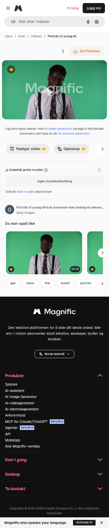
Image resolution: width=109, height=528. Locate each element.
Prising (73, 8)
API (8, 434)
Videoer (36, 36)
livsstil (65, 283)
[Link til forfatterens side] (9, 210)
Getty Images (25, 213)
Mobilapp (12, 440)
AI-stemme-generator (74, 134)
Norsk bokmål (54, 354)
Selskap (12, 474)
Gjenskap (68, 150)
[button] (54, 354)
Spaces (11, 384)
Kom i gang (16, 459)
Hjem (9, 36)
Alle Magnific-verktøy (22, 446)
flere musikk (26, 192)
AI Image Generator (21, 396)
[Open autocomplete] (11, 22)
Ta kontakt (15, 488)
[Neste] (102, 149)
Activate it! (84, 522)
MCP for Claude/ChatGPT (34, 421)
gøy (12, 283)
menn (30, 283)
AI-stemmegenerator (22, 409)
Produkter (14, 375)
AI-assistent (14, 390)
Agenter (19, 427)
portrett (85, 283)
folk (47, 283)
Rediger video (25, 150)
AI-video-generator (58, 129)
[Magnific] (54, 313)
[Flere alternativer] (63, 51)
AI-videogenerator (19, 403)
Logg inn (94, 8)
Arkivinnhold (15, 415)
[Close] (102, 523)
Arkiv (21, 36)
